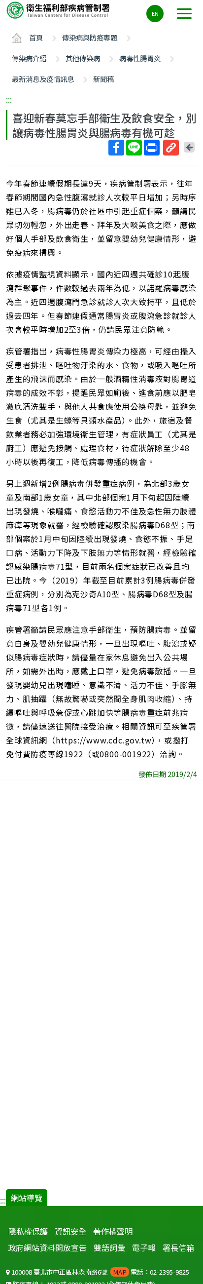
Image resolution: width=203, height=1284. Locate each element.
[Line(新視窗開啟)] (134, 148)
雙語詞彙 (109, 1247)
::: (9, 99)
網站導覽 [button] (26, 1198)
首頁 (36, 37)
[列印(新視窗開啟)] (152, 148)
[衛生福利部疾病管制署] (59, 9)
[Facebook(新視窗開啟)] (116, 148)
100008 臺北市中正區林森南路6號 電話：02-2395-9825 (99, 1272)
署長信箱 (178, 1247)
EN (155, 13)
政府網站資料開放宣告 (47, 1247)
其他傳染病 (83, 58)
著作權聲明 (113, 1231)
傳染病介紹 (29, 58)
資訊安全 (70, 1231)
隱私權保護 (28, 1231)
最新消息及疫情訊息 (43, 79)
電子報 (144, 1247)
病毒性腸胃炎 (140, 58)
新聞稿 (103, 79)
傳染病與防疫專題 (89, 37)
